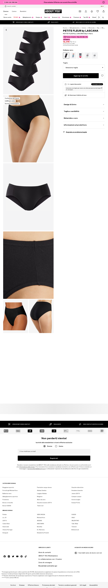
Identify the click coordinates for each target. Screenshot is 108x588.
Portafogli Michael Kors (10, 490)
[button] (84, 68)
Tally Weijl (75, 523)
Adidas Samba (41, 490)
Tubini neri (40, 505)
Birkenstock (75, 529)
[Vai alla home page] (14, 548)
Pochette (6, 499)
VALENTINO (75, 520)
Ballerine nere (7, 493)
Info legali (83, 585)
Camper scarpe (76, 496)
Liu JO (4, 517)
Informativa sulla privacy (27, 467)
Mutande (91, 28)
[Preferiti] (97, 11)
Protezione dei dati (48, 585)
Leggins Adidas (42, 493)
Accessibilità (94, 585)
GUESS (74, 514)
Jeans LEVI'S (76, 493)
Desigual (5, 533)
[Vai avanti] (99, 17)
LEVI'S (5, 520)
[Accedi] (86, 11)
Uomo (14, 11)
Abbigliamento (75, 28)
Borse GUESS (7, 505)
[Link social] (4, 556)
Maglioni (39, 496)
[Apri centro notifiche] (91, 11)
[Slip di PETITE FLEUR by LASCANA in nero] (28, 197)
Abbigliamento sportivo (10, 496)
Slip (98, 28)
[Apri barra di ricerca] (102, 17)
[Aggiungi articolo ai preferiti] (102, 75)
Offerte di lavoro (33, 585)
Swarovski (6, 526)
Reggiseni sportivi (8, 487)
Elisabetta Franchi (43, 533)
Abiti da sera (41, 499)
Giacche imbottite (77, 487)
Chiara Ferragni (7, 529)
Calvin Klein (6, 523)
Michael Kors (41, 517)
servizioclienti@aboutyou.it (37, 468)
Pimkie (5, 514)
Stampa (21, 585)
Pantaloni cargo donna (44, 487)
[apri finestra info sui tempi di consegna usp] (101, 88)
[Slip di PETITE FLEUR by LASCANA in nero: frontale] (28, 60)
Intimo (84, 28)
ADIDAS (39, 520)
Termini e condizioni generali (67, 585)
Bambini (23, 11)
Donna (5, 11)
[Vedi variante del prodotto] (66, 55)
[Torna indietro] (6, 30)
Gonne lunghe (76, 499)
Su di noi (13, 585)
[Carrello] (103, 11)
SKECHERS (40, 523)
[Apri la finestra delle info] (103, 2)
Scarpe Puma (76, 502)
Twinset (74, 526)
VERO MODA (41, 514)
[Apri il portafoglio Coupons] (80, 11)
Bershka (39, 526)
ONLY (73, 517)
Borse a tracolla (8, 502)
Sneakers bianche (77, 490)
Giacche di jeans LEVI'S (44, 502)
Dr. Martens (41, 529)
